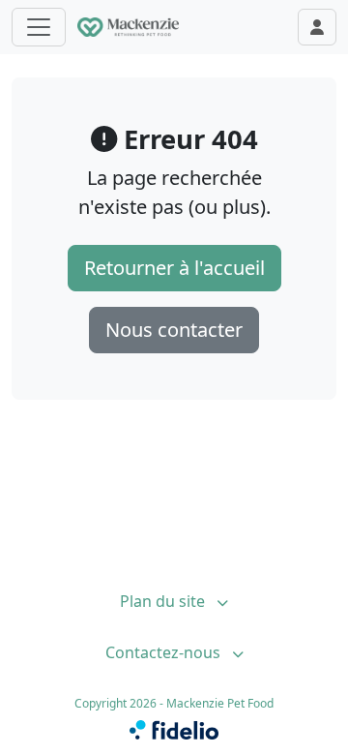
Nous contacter (174, 330)
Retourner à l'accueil (174, 268)
